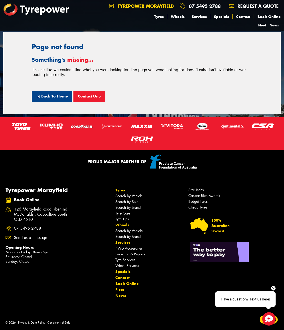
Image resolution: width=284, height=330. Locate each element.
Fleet (262, 25)
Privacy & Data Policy (31, 322)
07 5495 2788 (205, 6)
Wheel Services (127, 265)
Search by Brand (128, 207)
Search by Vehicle (129, 196)
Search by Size (126, 201)
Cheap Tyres (197, 207)
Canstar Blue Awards (204, 195)
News (274, 25)
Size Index (196, 190)
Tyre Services (125, 260)
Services (199, 16)
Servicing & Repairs (130, 254)
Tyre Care (122, 213)
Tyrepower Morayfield (145, 6)
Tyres (159, 16)
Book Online (269, 16)
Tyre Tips (122, 219)
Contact (243, 16)
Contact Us (88, 96)
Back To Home (54, 96)
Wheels (178, 16)
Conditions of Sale (58, 322)
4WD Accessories (128, 248)
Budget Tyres (197, 201)
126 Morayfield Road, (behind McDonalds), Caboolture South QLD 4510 (40, 214)
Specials (221, 16)
